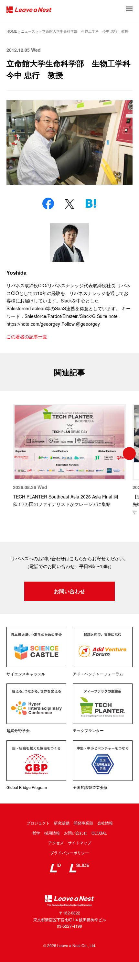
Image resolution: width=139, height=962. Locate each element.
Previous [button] (9, 453)
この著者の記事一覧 (26, 336)
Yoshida (16, 272)
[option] (69, 456)
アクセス (56, 842)
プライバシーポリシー (69, 852)
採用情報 (52, 833)
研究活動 (62, 822)
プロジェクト (38, 822)
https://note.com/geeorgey (33, 324)
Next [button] (129, 453)
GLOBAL (99, 833)
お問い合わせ (69, 591)
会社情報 (105, 822)
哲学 (36, 833)
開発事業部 (83, 822)
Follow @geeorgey (80, 324)
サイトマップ (79, 842)
